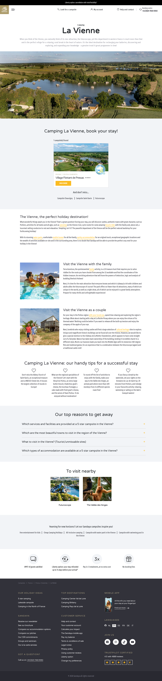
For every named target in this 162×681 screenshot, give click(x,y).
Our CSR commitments (28, 637)
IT (132, 626)
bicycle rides (110, 225)
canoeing (63, 225)
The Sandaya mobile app (72, 633)
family (91, 269)
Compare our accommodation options (34, 629)
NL (109, 626)
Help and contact (68, 621)
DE (128, 626)
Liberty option (67, 657)
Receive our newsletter (27, 621)
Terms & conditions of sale (72, 641)
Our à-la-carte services (27, 645)
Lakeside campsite (26, 603)
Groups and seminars (27, 641)
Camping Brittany (68, 603)
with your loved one (96, 315)
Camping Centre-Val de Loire (73, 599)
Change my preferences (71, 661)
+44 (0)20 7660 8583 (35, 660)
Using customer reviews (71, 653)
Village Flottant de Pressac (70, 177)
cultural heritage (122, 329)
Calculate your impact (70, 629)
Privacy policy (67, 649)
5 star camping (24, 599)
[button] (84, 424)
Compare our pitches (27, 633)
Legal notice (66, 645)
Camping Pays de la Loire (72, 606)
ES (119, 626)
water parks (37, 237)
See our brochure (25, 625)
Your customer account (71, 625)
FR (123, 626)
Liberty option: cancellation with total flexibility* (81, 3)
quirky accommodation (86, 237)
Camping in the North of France (31, 606)
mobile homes (58, 237)
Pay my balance (68, 637)
